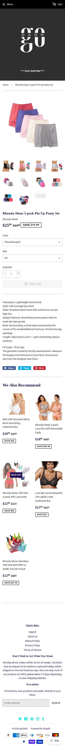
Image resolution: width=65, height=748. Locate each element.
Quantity (7, 267)
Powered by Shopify (40, 728)
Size (5, 251)
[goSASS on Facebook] (26, 719)
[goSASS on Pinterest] (32, 719)
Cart (59, 4)
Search (32, 632)
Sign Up (56, 703)
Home (5, 85)
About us (32, 636)
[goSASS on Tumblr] (43, 719)
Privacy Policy (32, 645)
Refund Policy (32, 641)
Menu (10, 4)
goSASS (24, 728)
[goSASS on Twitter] (20, 719)
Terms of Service (32, 650)
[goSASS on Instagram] (37, 719)
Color (5, 235)
